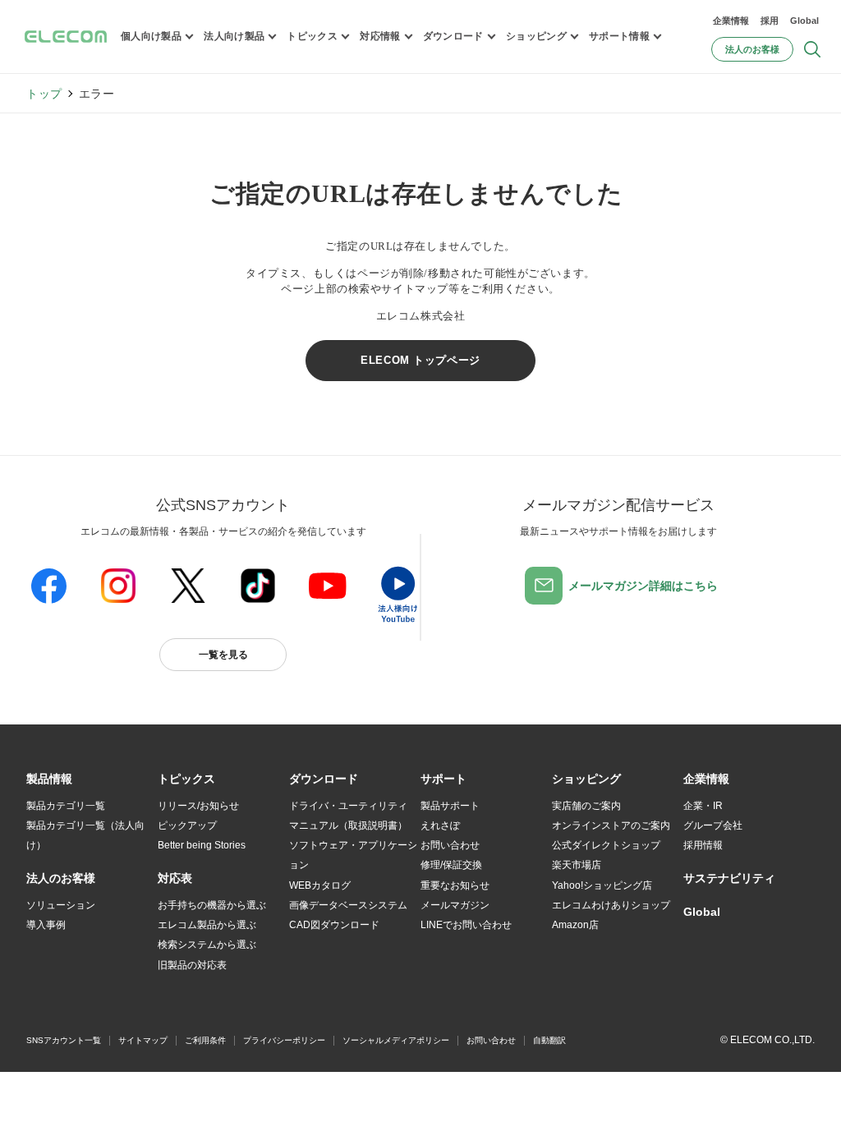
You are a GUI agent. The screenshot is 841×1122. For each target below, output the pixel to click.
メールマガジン (454, 905)
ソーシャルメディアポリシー (395, 1040)
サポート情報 (619, 36)
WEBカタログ (320, 885)
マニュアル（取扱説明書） (348, 825)
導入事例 (46, 925)
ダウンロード (453, 36)
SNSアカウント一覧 (63, 1040)
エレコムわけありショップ (611, 905)
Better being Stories (202, 845)
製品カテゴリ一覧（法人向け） (85, 835)
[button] (186, 779)
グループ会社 (712, 825)
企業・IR (703, 806)
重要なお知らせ (454, 885)
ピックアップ (187, 825)
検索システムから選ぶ (207, 944)
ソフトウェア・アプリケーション (353, 855)
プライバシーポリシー (284, 1040)
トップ (44, 93)
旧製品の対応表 (192, 965)
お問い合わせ (450, 845)
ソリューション (60, 905)
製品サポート (450, 806)
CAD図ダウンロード (334, 925)
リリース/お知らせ (198, 806)
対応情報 (380, 36)
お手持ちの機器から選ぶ (212, 905)
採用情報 (703, 845)
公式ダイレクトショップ (606, 845)
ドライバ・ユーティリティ (348, 806)
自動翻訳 (549, 1040)
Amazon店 (575, 925)
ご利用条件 (205, 1040)
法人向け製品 (234, 36)
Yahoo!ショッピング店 (602, 885)
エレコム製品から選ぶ (207, 925)
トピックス (312, 36)
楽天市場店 (576, 865)
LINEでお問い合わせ (466, 925)
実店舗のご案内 (586, 806)
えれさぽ (440, 825)
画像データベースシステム (348, 905)
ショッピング (536, 36)
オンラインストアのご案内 (611, 825)
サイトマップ (143, 1040)
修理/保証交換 (451, 865)
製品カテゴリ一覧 (65, 806)
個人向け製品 (151, 36)
